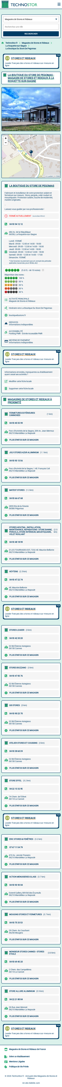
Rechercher (31, 34)
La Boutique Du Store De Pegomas (20, 48)
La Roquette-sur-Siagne (16, 46)
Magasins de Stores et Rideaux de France (27, 1049)
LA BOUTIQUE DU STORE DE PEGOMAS (31, 185)
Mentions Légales (17, 1061)
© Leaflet (49, 176)
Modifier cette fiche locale (20, 381)
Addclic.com (34, 1083)
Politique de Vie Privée (19, 1066)
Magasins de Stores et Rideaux (35, 43)
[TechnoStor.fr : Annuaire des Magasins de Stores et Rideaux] (19, 4)
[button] (31, 153)
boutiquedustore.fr (17, 315)
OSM (58, 176)
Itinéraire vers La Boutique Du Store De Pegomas (30, 308)
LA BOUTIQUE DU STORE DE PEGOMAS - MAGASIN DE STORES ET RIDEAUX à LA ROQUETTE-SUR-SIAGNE (31, 78)
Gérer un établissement (19, 1056)
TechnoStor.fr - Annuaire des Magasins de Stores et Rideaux (34, 1077)
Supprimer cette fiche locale (21, 388)
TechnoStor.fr (11, 43)
